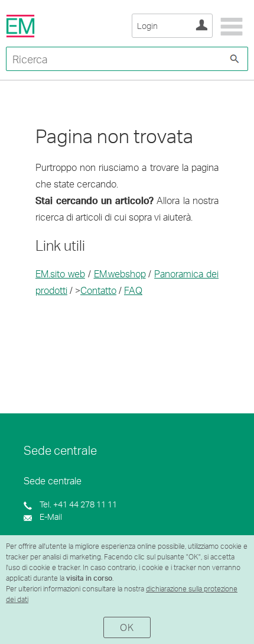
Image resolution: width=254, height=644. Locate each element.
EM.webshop (120, 273)
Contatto (98, 290)
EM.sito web (60, 273)
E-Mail (50, 517)
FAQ (133, 290)
